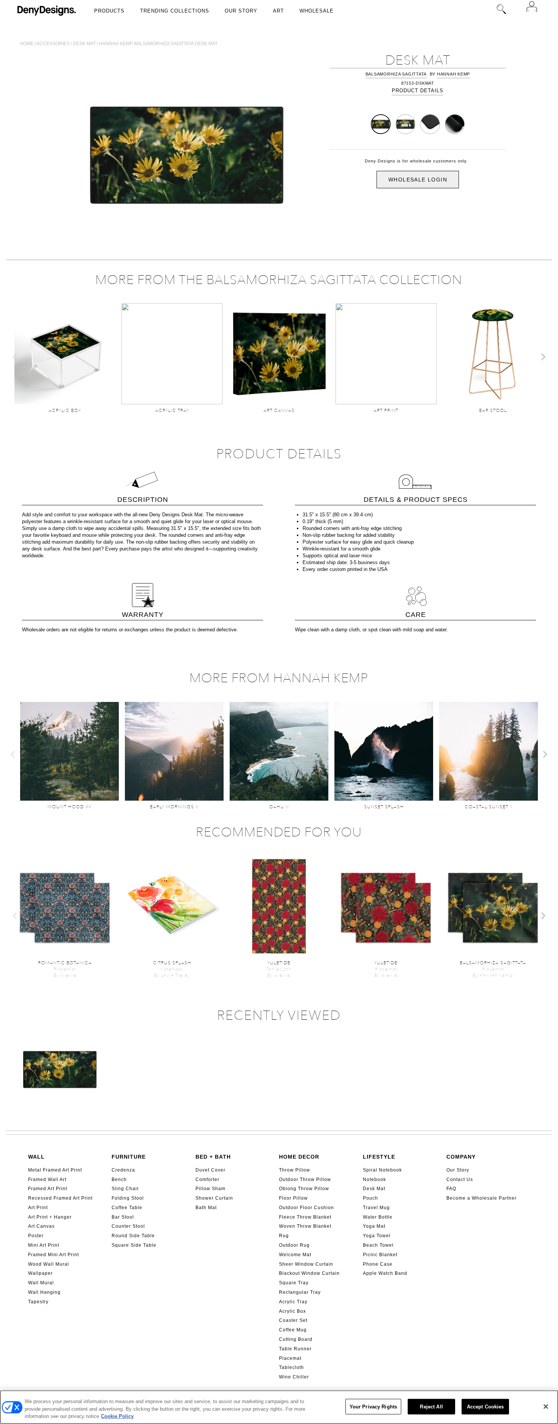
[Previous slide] (15, 357)
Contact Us (459, 1179)
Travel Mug (376, 1207)
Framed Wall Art (47, 1179)
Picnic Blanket (380, 1254)
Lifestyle (379, 1157)
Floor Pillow (293, 1198)
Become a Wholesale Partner (481, 1198)
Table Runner (295, 1348)
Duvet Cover (210, 1170)
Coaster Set (293, 1320)
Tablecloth (291, 1367)
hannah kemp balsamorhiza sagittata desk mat (158, 43)
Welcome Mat (295, 1254)
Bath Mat (206, 1207)
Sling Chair (125, 1188)
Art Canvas (41, 1226)
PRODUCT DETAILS (417, 90)
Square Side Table (134, 1245)
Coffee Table (127, 1207)
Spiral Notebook (382, 1170)
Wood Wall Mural (48, 1264)
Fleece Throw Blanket (305, 1217)
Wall (36, 1157)
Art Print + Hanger (50, 1217)
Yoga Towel (377, 1235)
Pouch (370, 1198)
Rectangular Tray (300, 1292)
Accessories (52, 43)
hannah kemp (453, 74)
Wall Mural (41, 1282)
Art (278, 11)
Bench (119, 1179)
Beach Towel (378, 1245)
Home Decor (299, 1157)
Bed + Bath (213, 1157)
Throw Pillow (294, 1170)
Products (109, 11)
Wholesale (316, 11)
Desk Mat (374, 1188)
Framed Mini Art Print (53, 1254)
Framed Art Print (47, 1188)
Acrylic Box (292, 1311)
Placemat (290, 1358)
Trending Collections (174, 11)
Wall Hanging (44, 1292)
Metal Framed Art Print (55, 1170)
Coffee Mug (293, 1330)
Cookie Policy (117, 1416)
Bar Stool (123, 1217)
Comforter (207, 1179)
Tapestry (38, 1301)
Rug (284, 1235)
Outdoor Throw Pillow (305, 1179)
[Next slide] (543, 357)
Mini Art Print (43, 1245)
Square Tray (294, 1282)
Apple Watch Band (385, 1273)
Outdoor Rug (294, 1245)
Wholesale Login (417, 180)
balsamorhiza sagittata (396, 74)
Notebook (374, 1179)
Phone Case (377, 1264)
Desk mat (84, 43)
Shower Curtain (214, 1198)
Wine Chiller (294, 1377)
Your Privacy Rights (373, 1406)
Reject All (431, 1406)
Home (26, 43)
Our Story (241, 11)
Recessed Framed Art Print (60, 1198)
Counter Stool (128, 1226)
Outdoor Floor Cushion (306, 1207)
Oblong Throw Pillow (304, 1188)
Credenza (123, 1170)
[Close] (546, 1406)
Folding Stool (128, 1198)
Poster (36, 1235)
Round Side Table (133, 1235)
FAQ (451, 1188)
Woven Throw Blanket (305, 1226)
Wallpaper (40, 1273)
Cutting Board (295, 1339)
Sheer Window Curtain (306, 1264)
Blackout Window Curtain (309, 1273)
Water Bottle (377, 1217)
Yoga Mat (374, 1226)
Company (461, 1157)
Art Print (38, 1207)
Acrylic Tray (293, 1301)
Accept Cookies (485, 1406)
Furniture (129, 1157)
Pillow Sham (210, 1188)
